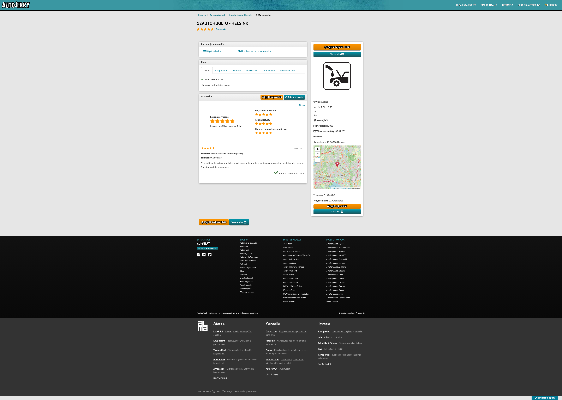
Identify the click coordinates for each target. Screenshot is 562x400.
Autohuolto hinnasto (248, 243)
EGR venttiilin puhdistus (293, 286)
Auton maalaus (289, 263)
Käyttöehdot (202, 313)
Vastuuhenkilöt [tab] (287, 70)
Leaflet (334, 188)
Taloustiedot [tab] (269, 70)
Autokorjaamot (217, 15)
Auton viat (244, 250)
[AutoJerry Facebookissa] (199, 255)
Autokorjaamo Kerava (335, 278)
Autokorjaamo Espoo (334, 243)
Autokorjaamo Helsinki (240, 15)
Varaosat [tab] (237, 70)
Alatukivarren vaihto (291, 251)
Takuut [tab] (207, 70)
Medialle (243, 274)
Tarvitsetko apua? (546, 397)
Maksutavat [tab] (252, 70)
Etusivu (202, 15)
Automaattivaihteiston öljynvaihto (297, 255)
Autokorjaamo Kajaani (335, 270)
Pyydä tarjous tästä (338, 47)
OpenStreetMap (345, 188)
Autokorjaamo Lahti (334, 294)
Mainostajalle (245, 288)
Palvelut (243, 264)
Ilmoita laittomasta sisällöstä (245, 313)
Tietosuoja (212, 313)
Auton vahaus (288, 274)
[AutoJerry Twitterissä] (210, 255)
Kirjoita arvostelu (295, 97)
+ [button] (317, 149)
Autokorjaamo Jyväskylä (336, 266)
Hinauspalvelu (289, 290)
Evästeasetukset (225, 313)
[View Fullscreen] (317, 160)
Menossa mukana (247, 292)
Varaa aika (335, 54)
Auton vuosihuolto (290, 282)
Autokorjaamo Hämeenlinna (337, 247)
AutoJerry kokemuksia (249, 257)
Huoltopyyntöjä (246, 281)
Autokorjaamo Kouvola (335, 286)
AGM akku (287, 243)
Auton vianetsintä (290, 278)
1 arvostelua (221, 29)
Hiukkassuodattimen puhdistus (296, 294)
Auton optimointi (290, 270)
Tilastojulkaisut (246, 278)
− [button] (317, 154)
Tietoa (301, 105)
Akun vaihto (288, 247)
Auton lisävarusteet (291, 259)
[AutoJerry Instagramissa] (204, 255)
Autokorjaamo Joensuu (335, 263)
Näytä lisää (288, 301)
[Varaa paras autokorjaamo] (203, 243)
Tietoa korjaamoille (248, 267)
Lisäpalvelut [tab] (221, 70)
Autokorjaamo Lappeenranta (338, 297)
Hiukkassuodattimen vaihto (294, 297)
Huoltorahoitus (246, 285)
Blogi (242, 271)
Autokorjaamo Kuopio (335, 290)
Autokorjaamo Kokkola (335, 282)
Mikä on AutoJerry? (529, 5)
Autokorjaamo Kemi (334, 274)
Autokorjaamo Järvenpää (336, 259)
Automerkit (244, 246)
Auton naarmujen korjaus (293, 266)
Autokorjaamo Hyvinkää (336, 255)
